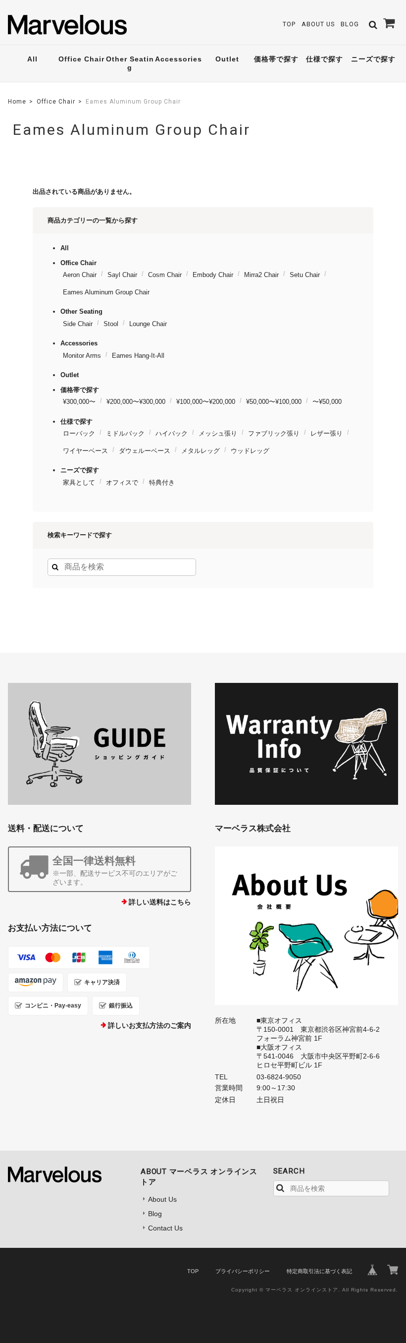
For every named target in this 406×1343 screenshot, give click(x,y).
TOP (193, 1271)
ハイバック (171, 433)
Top (289, 24)
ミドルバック (125, 433)
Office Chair (81, 59)
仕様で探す (324, 59)
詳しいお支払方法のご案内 (149, 1025)
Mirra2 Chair (261, 275)
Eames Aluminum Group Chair (106, 292)
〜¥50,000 (327, 401)
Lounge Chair (148, 324)
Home (17, 101)
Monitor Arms (82, 355)
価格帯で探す (276, 59)
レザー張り (326, 433)
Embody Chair (213, 275)
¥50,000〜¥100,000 (274, 401)
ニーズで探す (373, 59)
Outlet (227, 59)
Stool (110, 324)
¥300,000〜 (79, 401)
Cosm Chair (165, 275)
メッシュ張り (218, 433)
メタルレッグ (200, 450)
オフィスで (122, 482)
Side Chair (78, 324)
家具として (79, 482)
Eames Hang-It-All (138, 355)
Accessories (178, 59)
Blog (350, 24)
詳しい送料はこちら (160, 902)
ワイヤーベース (85, 450)
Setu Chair (305, 275)
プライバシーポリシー (242, 1271)
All (32, 59)
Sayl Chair (122, 275)
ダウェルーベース (144, 450)
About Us (318, 24)
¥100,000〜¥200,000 (205, 401)
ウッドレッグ (250, 450)
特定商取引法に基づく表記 (319, 1271)
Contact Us (165, 1228)
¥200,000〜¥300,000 (135, 401)
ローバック (79, 433)
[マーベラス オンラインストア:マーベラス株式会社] (306, 925)
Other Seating (130, 63)
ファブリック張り (274, 433)
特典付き (162, 482)
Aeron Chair (80, 275)
